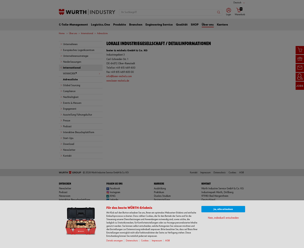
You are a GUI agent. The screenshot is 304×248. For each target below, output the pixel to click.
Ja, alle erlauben (223, 209)
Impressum (157, 240)
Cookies (145, 240)
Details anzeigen (114, 240)
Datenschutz (132, 240)
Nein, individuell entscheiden (223, 218)
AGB (167, 240)
